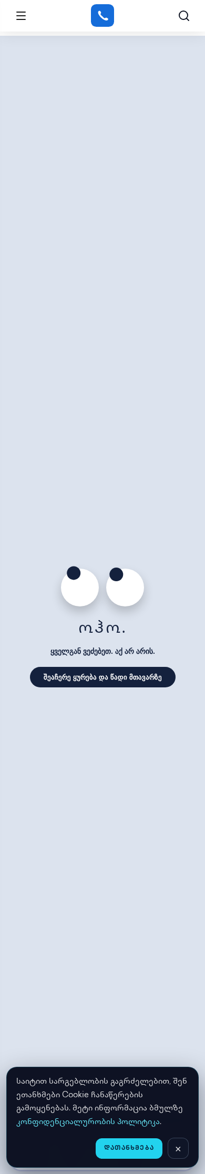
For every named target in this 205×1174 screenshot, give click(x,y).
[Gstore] (102, 15)
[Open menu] (21, 15)
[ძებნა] (183, 15)
